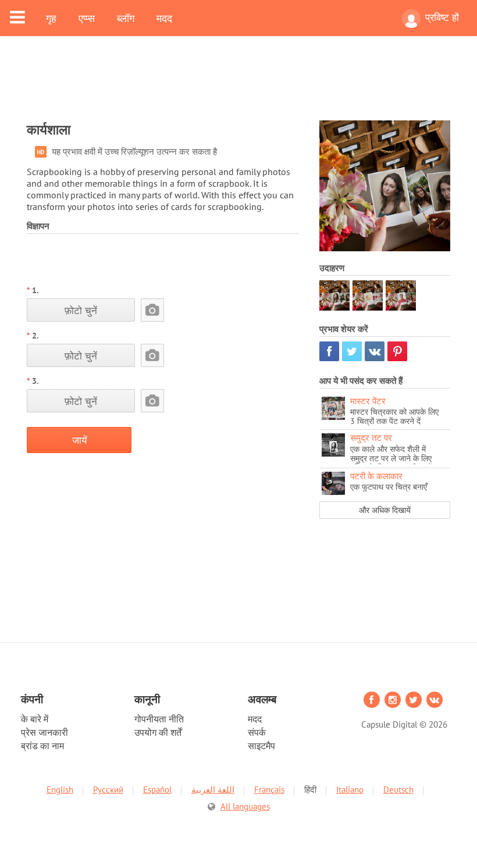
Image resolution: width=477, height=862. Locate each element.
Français (269, 789)
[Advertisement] (238, 85)
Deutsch (398, 789)
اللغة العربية (212, 789)
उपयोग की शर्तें (157, 732)
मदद (164, 18)
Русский (108, 789)
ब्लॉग (125, 18)
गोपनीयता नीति (159, 719)
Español (157, 789)
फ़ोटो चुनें (81, 310)
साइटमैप (261, 745)
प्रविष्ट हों (442, 17)
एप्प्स (87, 18)
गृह (51, 18)
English (60, 789)
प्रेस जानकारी (44, 732)
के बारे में (34, 719)
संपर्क (257, 732)
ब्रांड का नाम (42, 745)
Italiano (350, 789)
